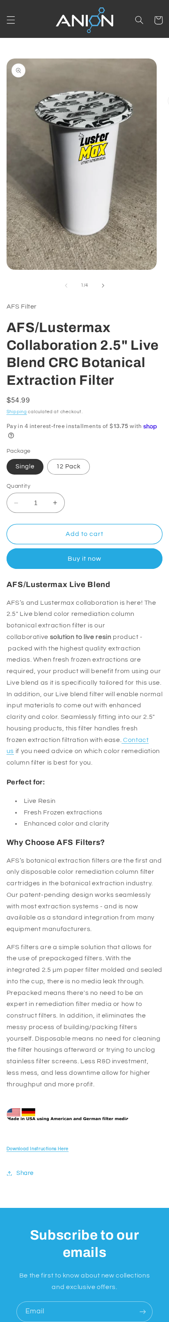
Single (25, 466)
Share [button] (25, 1173)
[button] (10, 20)
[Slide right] (103, 285)
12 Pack (68, 466)
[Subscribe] (142, 1311)
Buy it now (85, 558)
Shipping (17, 411)
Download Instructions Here (38, 1149)
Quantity (18, 486)
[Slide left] (66, 285)
